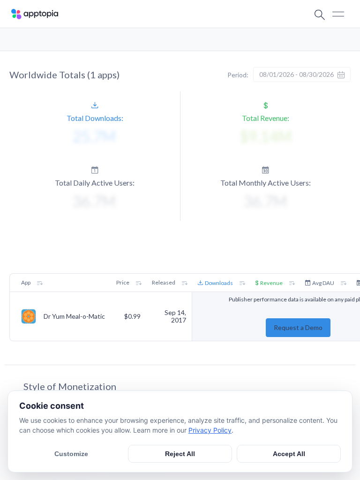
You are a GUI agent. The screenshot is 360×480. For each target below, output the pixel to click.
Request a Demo (298, 327)
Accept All (289, 454)
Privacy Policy (210, 430)
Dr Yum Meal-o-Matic (74, 316)
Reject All (180, 454)
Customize (71, 454)
